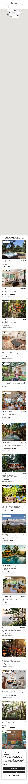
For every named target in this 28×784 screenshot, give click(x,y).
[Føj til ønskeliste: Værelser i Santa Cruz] (25, 547)
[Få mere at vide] (23, 238)
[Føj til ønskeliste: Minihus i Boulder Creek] (25, 486)
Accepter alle (14, 768)
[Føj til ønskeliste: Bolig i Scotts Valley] (25, 578)
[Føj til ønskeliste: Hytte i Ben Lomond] (25, 242)
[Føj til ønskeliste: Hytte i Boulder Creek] (25, 424)
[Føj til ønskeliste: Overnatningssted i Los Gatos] (25, 609)
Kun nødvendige (14, 772)
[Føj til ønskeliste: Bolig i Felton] (25, 671)
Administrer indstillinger (14, 775)
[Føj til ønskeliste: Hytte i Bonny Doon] (25, 732)
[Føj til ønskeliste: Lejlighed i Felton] (25, 516)
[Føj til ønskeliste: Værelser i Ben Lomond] (25, 393)
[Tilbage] (3, 2)
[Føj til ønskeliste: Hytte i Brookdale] (25, 455)
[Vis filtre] (25, 2)
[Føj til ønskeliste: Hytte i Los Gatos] (25, 640)
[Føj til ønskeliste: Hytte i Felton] (25, 301)
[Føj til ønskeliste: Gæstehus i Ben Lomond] (25, 332)
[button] (6, 266)
